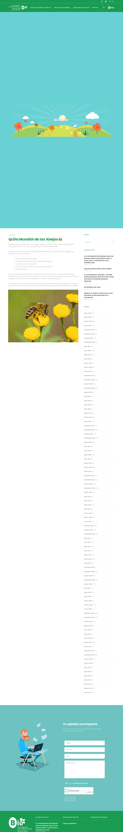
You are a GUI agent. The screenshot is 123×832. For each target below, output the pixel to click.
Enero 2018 (87, 692)
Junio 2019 (87, 630)
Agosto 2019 (88, 626)
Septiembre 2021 (89, 534)
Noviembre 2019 (89, 617)
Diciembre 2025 (89, 330)
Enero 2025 (87, 371)
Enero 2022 (87, 521)
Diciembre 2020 (89, 567)
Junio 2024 (87, 400)
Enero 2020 (87, 609)
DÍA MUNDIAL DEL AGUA (92, 287)
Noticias (95, 7)
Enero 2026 (87, 325)
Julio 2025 (87, 346)
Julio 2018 (87, 667)
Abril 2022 (87, 509)
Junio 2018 (87, 671)
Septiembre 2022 (89, 488)
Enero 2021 (87, 563)
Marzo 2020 (88, 601)
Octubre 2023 (88, 434)
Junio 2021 (87, 542)
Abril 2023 (87, 459)
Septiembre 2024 (89, 388)
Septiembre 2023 (89, 438)
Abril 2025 (87, 359)
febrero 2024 (88, 417)
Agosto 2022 (88, 492)
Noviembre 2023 (89, 430)
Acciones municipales (62, 7)
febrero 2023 (88, 467)
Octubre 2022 (88, 484)
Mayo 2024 (87, 405)
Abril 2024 (87, 409)
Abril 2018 (87, 680)
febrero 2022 (88, 517)
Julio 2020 (87, 588)
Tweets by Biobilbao (69, 823)
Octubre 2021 (88, 530)
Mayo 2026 (87, 313)
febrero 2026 (88, 321)
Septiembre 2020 (89, 580)
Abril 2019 (87, 634)
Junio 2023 (87, 450)
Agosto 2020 (88, 584)
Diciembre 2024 (89, 375)
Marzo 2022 (88, 513)
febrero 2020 (88, 605)
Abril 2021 (87, 551)
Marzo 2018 (88, 684)
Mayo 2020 (87, 596)
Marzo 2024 (88, 413)
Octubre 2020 (88, 576)
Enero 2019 (87, 646)
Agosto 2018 (88, 663)
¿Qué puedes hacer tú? (81, 7)
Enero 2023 (87, 471)
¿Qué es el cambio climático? (40, 7)
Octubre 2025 (88, 338)
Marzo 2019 (88, 638)
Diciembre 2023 (89, 425)
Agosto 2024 (88, 392)
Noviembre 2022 (89, 480)
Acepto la (77, 783)
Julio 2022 (87, 496)
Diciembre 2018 (89, 651)
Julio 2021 (87, 538)
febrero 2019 (88, 642)
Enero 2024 (87, 421)
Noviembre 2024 (89, 380)
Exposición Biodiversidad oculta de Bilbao (98, 269)
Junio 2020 (87, 592)
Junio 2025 (87, 350)
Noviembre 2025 (89, 334)
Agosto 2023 (88, 442)
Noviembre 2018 (89, 655)
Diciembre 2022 (89, 476)
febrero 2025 (88, 367)
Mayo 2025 (87, 355)
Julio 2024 (87, 396)
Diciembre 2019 (89, 613)
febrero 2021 (88, 559)
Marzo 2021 (88, 555)
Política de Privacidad (80, 783)
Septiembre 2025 (89, 342)
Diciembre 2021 (89, 526)
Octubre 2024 (88, 384)
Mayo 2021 (87, 546)
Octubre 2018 (88, 659)
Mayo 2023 (87, 455)
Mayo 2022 (87, 505)
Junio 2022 (87, 501)
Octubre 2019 (88, 621)
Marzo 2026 (88, 317)
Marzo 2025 (88, 363)
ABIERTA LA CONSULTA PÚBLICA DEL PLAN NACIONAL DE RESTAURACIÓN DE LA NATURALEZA (98, 295)
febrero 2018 (88, 688)
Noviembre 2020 (89, 571)
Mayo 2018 (87, 676)
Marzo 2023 (88, 463)
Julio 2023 (87, 446)
